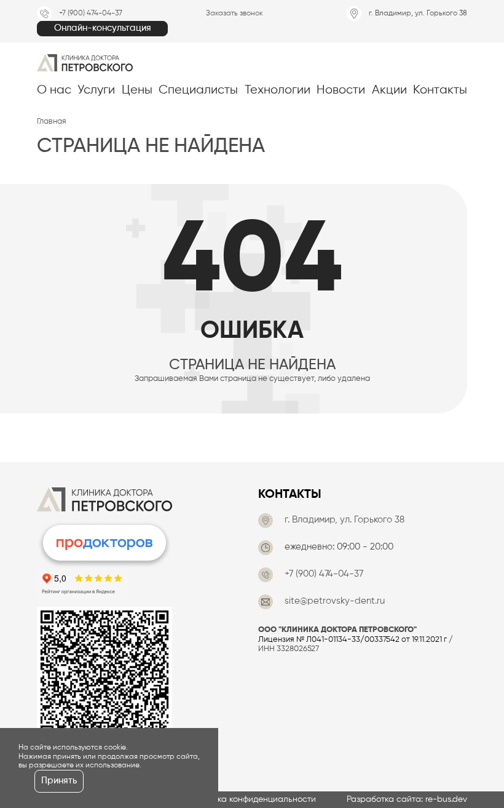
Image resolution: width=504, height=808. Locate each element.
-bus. (446, 799)
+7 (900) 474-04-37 (90, 13)
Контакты (289, 494)
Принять (59, 781)
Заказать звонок (234, 13)
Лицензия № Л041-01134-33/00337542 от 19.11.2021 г (352, 640)
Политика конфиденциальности (252, 799)
